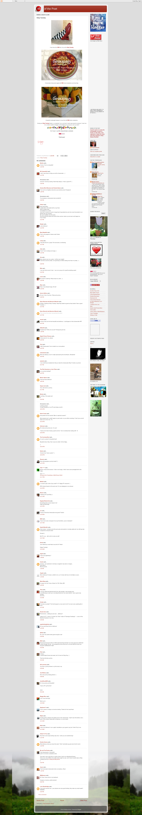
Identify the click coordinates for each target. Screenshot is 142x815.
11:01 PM (42, 463)
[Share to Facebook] (65, 155)
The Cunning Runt (44, 437)
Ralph (41, 715)
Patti (41, 652)
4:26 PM (42, 236)
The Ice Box (93, 309)
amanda (42, 361)
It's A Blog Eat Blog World (54, 759)
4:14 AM (42, 597)
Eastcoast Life (93, 298)
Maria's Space (43, 377)
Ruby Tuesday (43, 157)
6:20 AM (42, 628)
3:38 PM (42, 191)
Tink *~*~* (42, 467)
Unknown (42, 426)
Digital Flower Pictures (45, 336)
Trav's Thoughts (94, 313)
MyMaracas (43, 775)
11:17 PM (42, 477)
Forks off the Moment (95, 299)
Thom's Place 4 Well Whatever (97, 311)
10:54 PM (42, 446)
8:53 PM (42, 373)
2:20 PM (42, 745)
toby (41, 249)
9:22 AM (42, 647)
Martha (41, 163)
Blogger (79, 809)
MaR (41, 518)
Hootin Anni (43, 611)
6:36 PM (42, 297)
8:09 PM (42, 340)
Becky (41, 394)
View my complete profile (96, 151)
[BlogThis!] (62, 155)
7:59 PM (42, 331)
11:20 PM (42, 488)
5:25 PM (42, 288)
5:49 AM (42, 619)
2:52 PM (42, 762)
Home (62, 800)
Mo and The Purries (45, 750)
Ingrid (41, 553)
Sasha (41, 451)
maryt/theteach (95, 147)
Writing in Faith (93, 315)
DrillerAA (42, 327)
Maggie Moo (43, 696)
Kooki (41, 542)
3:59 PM (42, 200)
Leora (41, 276)
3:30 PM (42, 183)
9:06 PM (42, 381)
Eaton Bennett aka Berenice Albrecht (49, 301)
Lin (41, 510)
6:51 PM (42, 323)
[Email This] (61, 155)
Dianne (42, 492)
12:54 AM (42, 549)
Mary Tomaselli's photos (98, 162)
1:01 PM (42, 737)
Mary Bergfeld (43, 232)
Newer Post (40, 800)
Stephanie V (43, 707)
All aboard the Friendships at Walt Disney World (51, 475)
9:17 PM (42, 389)
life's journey (43, 664)
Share (91, 343)
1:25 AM (42, 568)
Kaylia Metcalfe (44, 527)
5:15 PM (42, 272)
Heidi (41, 725)
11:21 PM (42, 496)
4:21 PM (42, 219)
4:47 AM (42, 607)
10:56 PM (42, 454)
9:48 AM (42, 676)
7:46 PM (42, 770)
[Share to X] (64, 155)
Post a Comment (42, 794)
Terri (41, 344)
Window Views (95, 181)
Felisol (42, 204)
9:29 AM (42, 668)
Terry (41, 589)
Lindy (41, 240)
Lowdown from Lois (94, 304)
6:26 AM (42, 636)
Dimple (41, 224)
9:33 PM (42, 399)
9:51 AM (42, 692)
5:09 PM (42, 263)
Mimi (91, 306)
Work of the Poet (47, 8)
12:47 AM (42, 522)
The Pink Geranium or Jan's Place (48, 369)
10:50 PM (42, 432)
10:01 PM (42, 409)
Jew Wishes (43, 672)
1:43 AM (42, 576)
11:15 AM (42, 721)
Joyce (41, 767)
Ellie (41, 268)
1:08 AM (42, 557)
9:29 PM (42, 791)
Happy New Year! (99, 197)
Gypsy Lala (43, 385)
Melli (41, 641)
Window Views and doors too (98, 183)
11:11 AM (42, 711)
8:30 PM (42, 348)
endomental (43, 352)
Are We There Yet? (94, 290)
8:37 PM (42, 364)
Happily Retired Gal (45, 501)
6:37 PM (42, 306)
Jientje (41, 602)
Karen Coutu (43, 413)
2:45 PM (42, 166)
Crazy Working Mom (95, 294)
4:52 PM (42, 252)
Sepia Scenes (95, 172)
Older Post (83, 800)
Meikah (42, 481)
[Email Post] (57, 155)
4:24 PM (42, 228)
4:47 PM (42, 244)
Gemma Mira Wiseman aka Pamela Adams (50, 188)
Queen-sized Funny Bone (96, 308)
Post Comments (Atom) (48, 803)
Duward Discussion (94, 296)
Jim (41, 257)
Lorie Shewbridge (44, 786)
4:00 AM (42, 585)
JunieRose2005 (44, 681)
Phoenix (42, 459)
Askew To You (43, 733)
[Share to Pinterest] (67, 155)
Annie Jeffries (43, 293)
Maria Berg (42, 581)
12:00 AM (42, 514)
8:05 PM (42, 782)
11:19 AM (42, 729)
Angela (42, 573)
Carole (41, 561)
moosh (41, 319)
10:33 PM (42, 421)
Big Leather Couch (94, 292)
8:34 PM (42, 356)
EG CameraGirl (43, 171)
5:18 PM (42, 280)
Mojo (41, 285)
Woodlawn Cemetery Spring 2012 (101, 164)
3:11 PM (42, 175)
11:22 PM (42, 506)
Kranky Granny (44, 742)
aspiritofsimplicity (44, 624)
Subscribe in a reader (95, 156)
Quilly (41, 632)
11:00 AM (42, 703)
